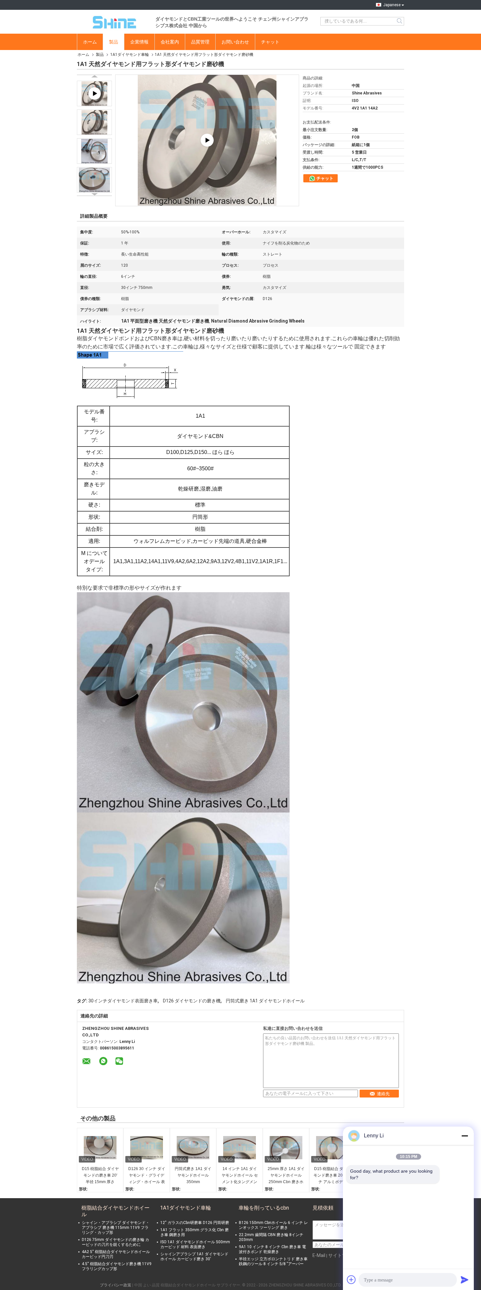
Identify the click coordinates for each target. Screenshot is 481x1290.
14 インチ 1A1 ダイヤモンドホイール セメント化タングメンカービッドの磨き (240, 1175)
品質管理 (200, 41)
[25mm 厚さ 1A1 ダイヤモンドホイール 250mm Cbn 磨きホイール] (286, 1147)
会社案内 (170, 41)
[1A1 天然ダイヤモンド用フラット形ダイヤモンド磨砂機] (94, 122)
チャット (270, 41)
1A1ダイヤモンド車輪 (129, 54)
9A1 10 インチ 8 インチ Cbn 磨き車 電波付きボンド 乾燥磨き (272, 1249)
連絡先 (383, 1093)
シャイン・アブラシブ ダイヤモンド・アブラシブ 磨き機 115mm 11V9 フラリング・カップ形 (116, 1227)
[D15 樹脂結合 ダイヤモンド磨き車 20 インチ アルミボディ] (332, 1147)
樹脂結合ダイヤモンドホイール (115, 1211)
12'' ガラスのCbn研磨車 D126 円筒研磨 (194, 1222)
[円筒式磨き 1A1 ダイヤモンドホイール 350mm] (193, 1147)
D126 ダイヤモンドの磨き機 (192, 1000)
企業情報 (139, 41)
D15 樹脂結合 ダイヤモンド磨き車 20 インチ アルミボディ (332, 1175)
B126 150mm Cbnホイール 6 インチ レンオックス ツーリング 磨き (273, 1225)
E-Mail (318, 1255)
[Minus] (465, 1136)
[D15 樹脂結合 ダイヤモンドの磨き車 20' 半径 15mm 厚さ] (100, 1147)
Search (400, 21)
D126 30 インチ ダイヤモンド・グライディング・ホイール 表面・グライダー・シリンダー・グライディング (146, 1175)
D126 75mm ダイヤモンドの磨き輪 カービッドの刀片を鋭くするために (115, 1242)
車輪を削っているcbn (264, 1208)
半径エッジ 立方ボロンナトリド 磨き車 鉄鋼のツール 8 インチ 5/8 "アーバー (273, 1261)
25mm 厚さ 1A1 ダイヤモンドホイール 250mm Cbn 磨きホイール (286, 1175)
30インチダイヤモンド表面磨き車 (123, 1000)
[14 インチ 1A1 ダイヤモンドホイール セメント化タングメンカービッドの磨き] (239, 1147)
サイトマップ (342, 1255)
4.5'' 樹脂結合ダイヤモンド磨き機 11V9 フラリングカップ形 (116, 1266)
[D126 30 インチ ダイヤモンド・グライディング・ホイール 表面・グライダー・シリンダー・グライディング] (146, 1147)
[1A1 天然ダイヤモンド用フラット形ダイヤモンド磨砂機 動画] (207, 140)
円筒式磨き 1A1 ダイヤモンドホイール (265, 1000)
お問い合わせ (235, 41)
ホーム (90, 41)
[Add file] (351, 1279)
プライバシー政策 (115, 1285)
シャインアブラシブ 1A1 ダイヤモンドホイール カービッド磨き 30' (194, 1256)
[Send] (464, 1279)
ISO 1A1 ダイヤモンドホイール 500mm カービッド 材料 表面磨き (195, 1244)
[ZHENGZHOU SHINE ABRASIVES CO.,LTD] (113, 21)
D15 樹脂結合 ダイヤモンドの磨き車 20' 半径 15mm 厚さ (100, 1175)
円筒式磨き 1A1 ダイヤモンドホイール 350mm (193, 1175)
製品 (113, 41)
